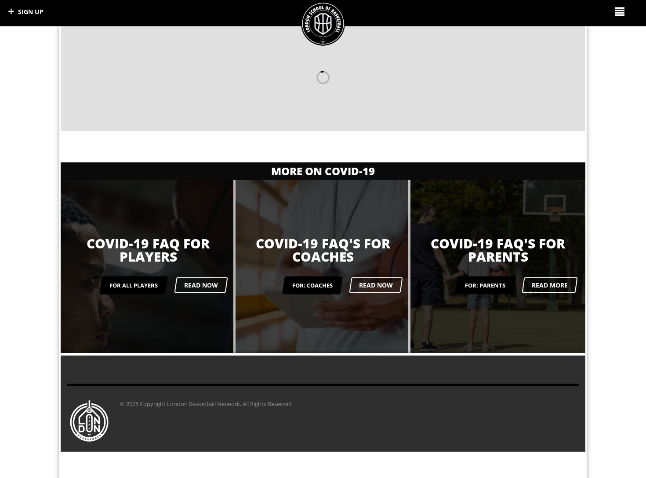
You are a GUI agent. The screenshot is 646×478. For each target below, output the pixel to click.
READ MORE (550, 285)
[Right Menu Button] (619, 11)
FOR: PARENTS (485, 285)
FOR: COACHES (312, 285)
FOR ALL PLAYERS (133, 285)
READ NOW (201, 285)
